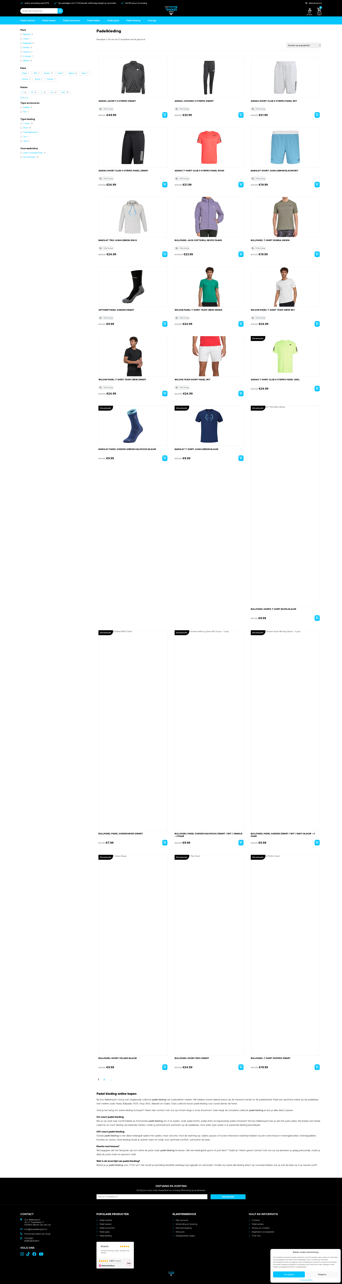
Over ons (256, 1235)
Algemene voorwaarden (263, 1232)
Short (25, 127)
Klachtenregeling (184, 1228)
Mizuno (26, 52)
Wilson (26, 60)
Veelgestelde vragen (185, 1235)
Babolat (26, 34)
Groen (25, 79)
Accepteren (289, 1274)
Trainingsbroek (30, 132)
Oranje (50, 79)
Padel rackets (106, 1220)
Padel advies (257, 1224)
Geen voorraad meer (33, 152)
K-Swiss (27, 56)
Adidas (26, 47)
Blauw (72, 73)
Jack (25, 141)
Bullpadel (27, 43)
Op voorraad (29, 157)
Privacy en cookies (260, 1228)
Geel (60, 73)
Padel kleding (133, 20)
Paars (24, 73)
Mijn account (182, 1220)
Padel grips (113, 20)
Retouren (180, 1232)
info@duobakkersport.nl (35, 1229)
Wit (35, 73)
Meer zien (24, 97)
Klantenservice (315, 3)
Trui (25, 136)
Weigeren (322, 1274)
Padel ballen (93, 20)
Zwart (47, 73)
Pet (25, 111)
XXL (63, 92)
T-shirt (26, 123)
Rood (37, 79)
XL (51, 92)
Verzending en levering (186, 1224)
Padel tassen (49, 20)
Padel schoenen (71, 20)
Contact (256, 1220)
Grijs (84, 73)
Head (25, 38)
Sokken (26, 107)
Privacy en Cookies (306, 1280)
